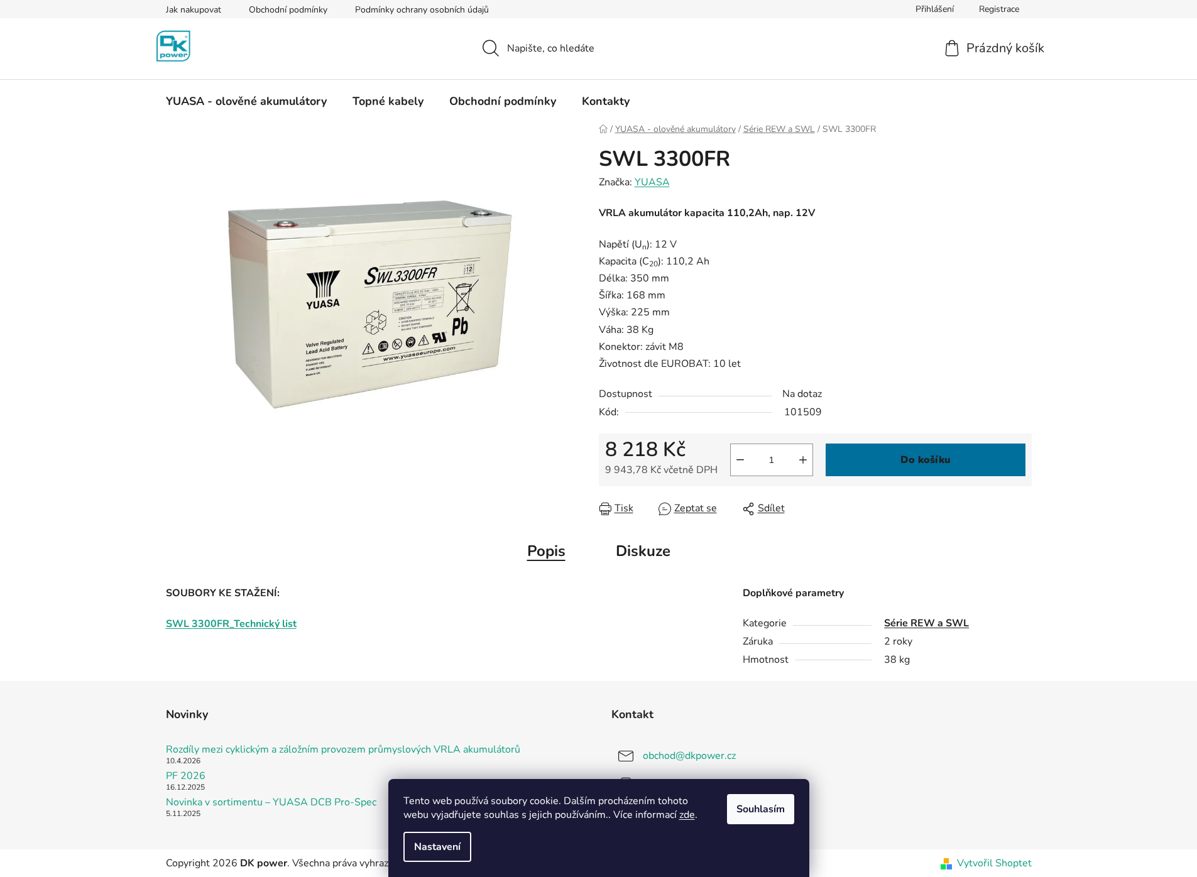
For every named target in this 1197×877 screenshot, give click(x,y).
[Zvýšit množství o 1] (803, 460)
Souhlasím (760, 809)
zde (687, 815)
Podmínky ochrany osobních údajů (422, 10)
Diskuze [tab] (643, 551)
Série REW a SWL (926, 623)
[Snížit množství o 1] (740, 460)
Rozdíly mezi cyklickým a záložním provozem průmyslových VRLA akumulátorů (343, 750)
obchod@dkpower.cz (689, 756)
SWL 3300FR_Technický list (231, 624)
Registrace (999, 9)
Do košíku (925, 460)
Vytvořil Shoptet (994, 863)
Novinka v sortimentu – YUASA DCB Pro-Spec (271, 803)
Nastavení (437, 847)
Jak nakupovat (193, 10)
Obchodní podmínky (288, 10)
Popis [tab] (546, 551)
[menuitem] (246, 101)
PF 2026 (185, 776)
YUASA (652, 182)
